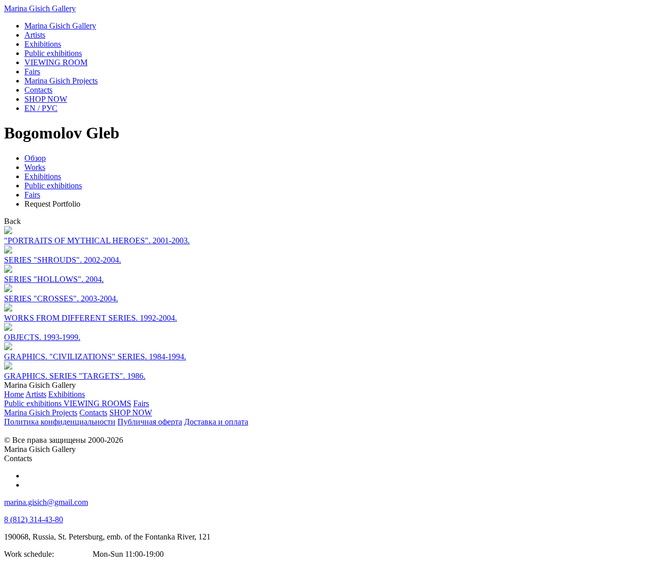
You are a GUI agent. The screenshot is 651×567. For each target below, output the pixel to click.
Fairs (32, 194)
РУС (40, 108)
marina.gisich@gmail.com (46, 502)
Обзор (35, 158)
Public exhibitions (53, 185)
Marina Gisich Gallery (40, 8)
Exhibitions (42, 176)
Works (34, 167)
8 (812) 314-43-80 (33, 519)
